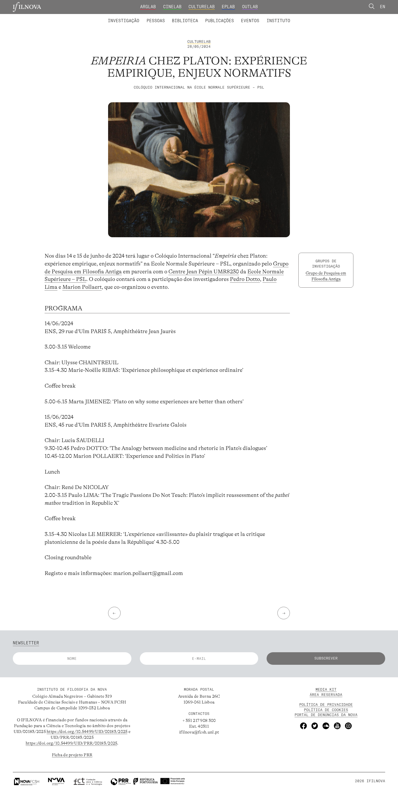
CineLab (172, 6)
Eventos (250, 20)
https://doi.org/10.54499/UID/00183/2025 (87, 731)
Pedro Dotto (245, 279)
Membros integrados (135, 17)
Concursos (309, 17)
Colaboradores (182, 17)
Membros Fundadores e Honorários (245, 17)
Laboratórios (92, 17)
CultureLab (202, 6)
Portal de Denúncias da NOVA (326, 715)
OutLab (250, 6)
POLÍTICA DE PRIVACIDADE (326, 704)
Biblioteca (185, 20)
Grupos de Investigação (212, 17)
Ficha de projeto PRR (72, 754)
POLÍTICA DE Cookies (326, 710)
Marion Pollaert (82, 287)
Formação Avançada (269, 17)
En (382, 6)
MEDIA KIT (326, 689)
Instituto (278, 20)
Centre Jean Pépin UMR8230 (203, 271)
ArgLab (148, 6)
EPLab (228, 6)
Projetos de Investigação (146, 17)
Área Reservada (326, 694)
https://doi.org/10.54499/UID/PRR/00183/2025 (71, 743)
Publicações (219, 20)
